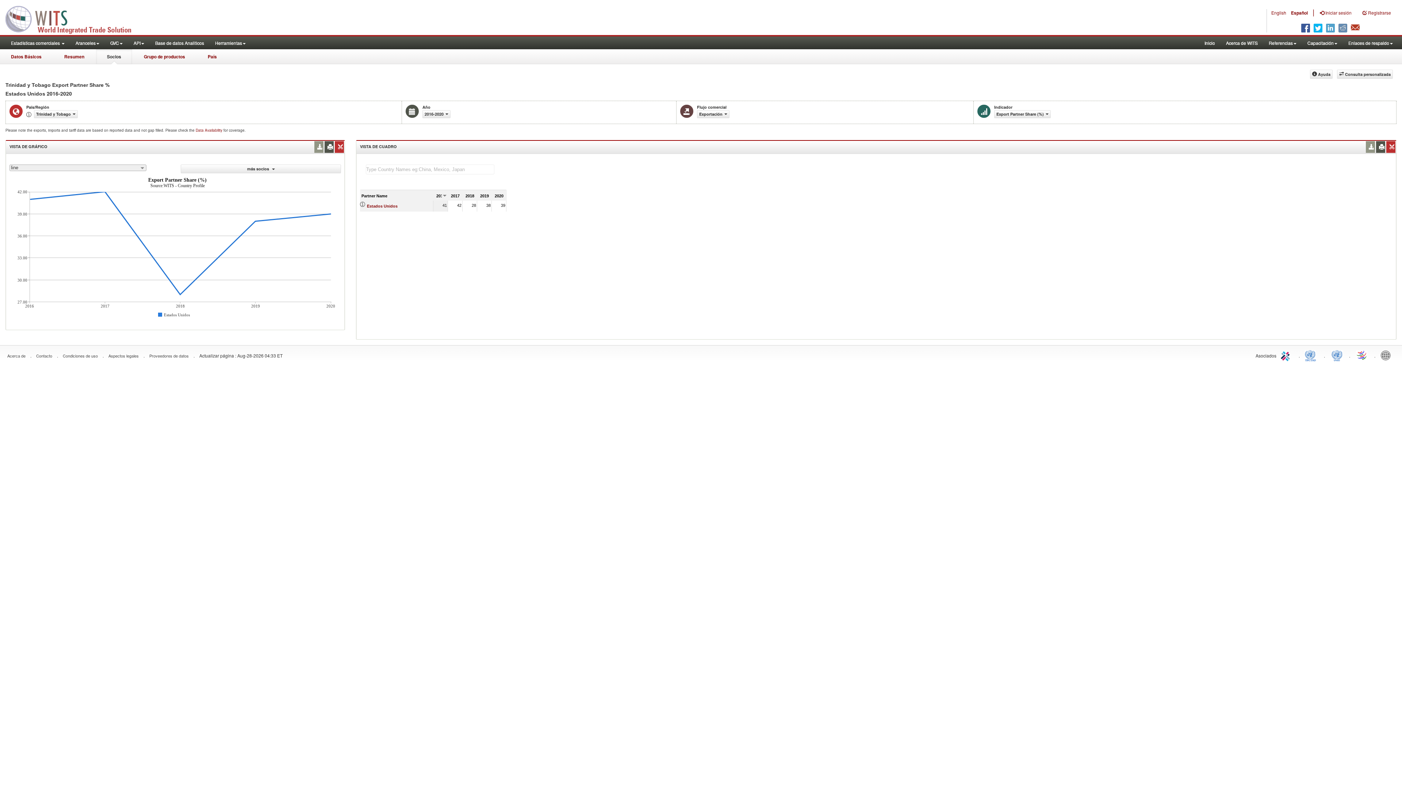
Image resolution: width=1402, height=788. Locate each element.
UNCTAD (1312, 355)
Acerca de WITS (1242, 43)
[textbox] (430, 169)
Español (1299, 12)
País (212, 56)
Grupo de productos (164, 56)
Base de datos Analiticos (179, 43)
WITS (73, 18)
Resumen (74, 56)
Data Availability (209, 130)
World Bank (1387, 355)
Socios (114, 56)
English (1278, 12)
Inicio (1209, 43)
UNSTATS (1337, 355)
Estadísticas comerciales (36, 43)
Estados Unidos (382, 206)
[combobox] (77, 168)
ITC (1286, 355)
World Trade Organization (1362, 355)
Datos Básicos (26, 56)
